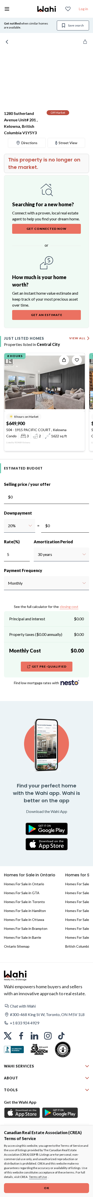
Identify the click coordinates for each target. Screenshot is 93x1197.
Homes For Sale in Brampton (25, 928)
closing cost (69, 606)
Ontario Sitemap (17, 946)
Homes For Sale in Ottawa (24, 919)
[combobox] (7, 525)
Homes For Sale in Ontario (24, 884)
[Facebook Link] (21, 1036)
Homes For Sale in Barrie (22, 937)
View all (77, 338)
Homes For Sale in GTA (21, 893)
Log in (83, 9)
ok (46, 1188)
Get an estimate (46, 315)
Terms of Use (38, 1177)
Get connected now (46, 229)
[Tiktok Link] (61, 1036)
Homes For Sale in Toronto (24, 902)
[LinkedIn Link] (34, 1036)
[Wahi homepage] (46, 9)
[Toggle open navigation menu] (7, 9)
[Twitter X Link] (7, 1036)
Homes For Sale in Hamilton (25, 911)
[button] (46, 1006)
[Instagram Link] (48, 1036)
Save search (76, 25)
